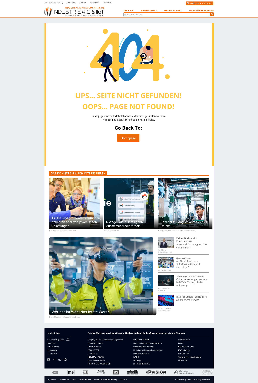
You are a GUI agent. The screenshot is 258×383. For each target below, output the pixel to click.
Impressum (51, 380)
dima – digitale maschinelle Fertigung (147, 343)
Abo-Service (52, 353)
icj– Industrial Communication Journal (148, 350)
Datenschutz (64, 380)
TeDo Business (53, 346)
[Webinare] (65, 360)
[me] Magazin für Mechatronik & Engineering (105, 340)
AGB (74, 380)
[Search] (212, 14)
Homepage (128, 138)
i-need (180, 343)
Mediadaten (52, 350)
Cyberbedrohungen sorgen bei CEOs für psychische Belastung (191, 282)
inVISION (136, 357)
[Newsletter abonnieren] (54, 360)
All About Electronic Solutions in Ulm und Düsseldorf (188, 264)
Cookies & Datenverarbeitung (105, 380)
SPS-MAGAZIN (183, 353)
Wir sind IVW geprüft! (55, 340)
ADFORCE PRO (93, 350)
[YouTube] (59, 360)
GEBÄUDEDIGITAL (95, 346)
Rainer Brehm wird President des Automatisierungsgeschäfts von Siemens (191, 243)
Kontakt (123, 380)
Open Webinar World (96, 360)
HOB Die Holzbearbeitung (143, 346)
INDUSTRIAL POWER (96, 357)
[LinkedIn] (48, 360)
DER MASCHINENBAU (141, 340)
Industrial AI (92, 353)
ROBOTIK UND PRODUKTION (99, 364)
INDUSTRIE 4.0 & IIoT (186, 346)
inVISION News (184, 340)
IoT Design (137, 360)
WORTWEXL (182, 360)
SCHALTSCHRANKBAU (141, 364)
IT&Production (184, 350)
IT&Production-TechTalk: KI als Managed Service (191, 298)
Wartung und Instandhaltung (189, 357)
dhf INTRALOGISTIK (95, 343)
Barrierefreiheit (85, 380)
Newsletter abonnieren (199, 3)
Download (51, 343)
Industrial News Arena (141, 353)
